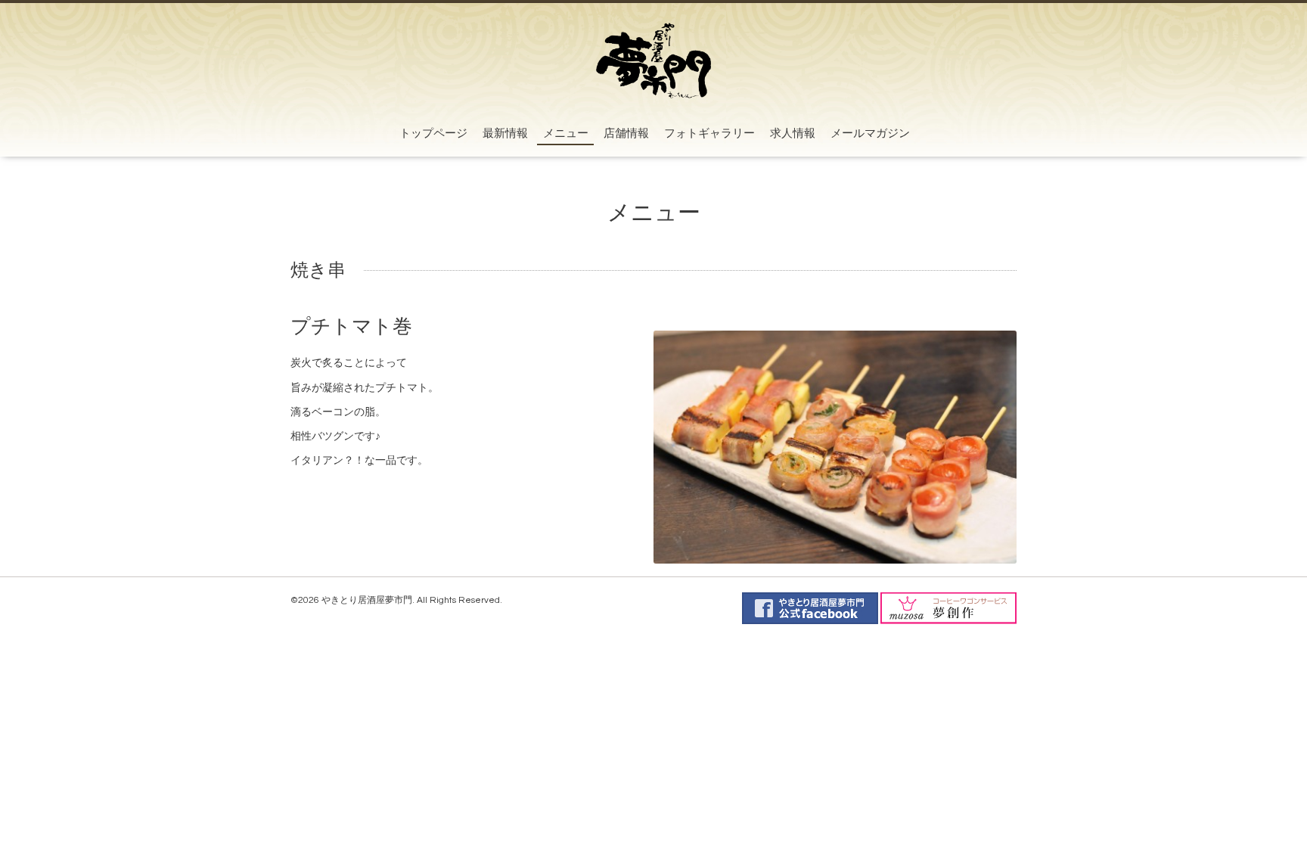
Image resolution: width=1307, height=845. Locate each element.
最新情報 (505, 133)
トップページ (433, 133)
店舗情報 (626, 133)
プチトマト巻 (351, 327)
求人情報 (792, 133)
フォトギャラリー (709, 133)
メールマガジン (870, 133)
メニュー (565, 133)
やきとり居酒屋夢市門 (366, 600)
